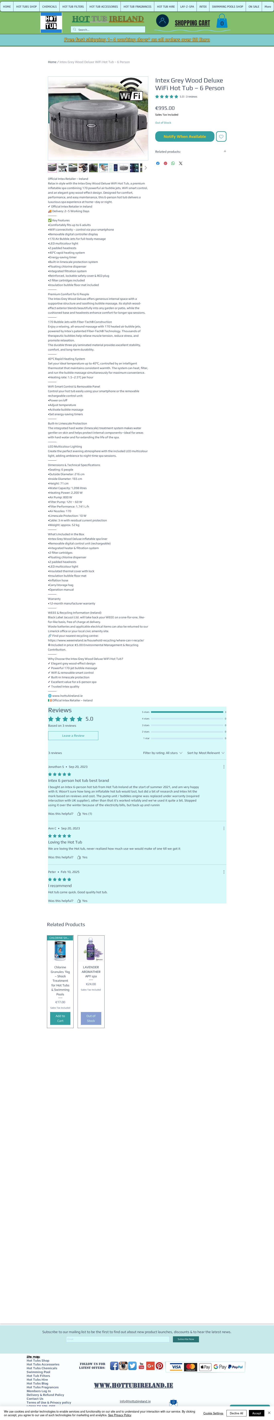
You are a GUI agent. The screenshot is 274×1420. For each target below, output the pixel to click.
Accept (256, 1413)
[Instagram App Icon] (123, 1366)
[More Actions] (223, 766)
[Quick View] (91, 949)
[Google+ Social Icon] (150, 1366)
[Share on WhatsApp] (173, 163)
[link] (222, 21)
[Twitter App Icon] (132, 1366)
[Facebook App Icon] (114, 1366)
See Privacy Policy (119, 1415)
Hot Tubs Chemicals (42, 1368)
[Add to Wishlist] (221, 136)
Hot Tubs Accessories (43, 1364)
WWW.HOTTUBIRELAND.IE (133, 1385)
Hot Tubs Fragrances (43, 1387)
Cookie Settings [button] (213, 1413)
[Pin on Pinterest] (165, 163)
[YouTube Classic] (141, 1366)
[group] (137, 981)
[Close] (269, 1413)
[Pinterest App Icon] (159, 1366)
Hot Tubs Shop (38, 1360)
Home (52, 62)
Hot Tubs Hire (37, 1379)
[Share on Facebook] (157, 163)
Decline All (236, 1413)
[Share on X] (180, 163)
